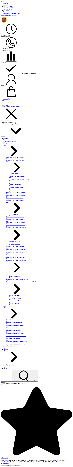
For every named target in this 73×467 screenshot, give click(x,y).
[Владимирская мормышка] (4, 23)
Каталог (3, 136)
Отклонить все (11, 465)
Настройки (18, 465)
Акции (2, 15)
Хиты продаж (12, 15)
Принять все (4, 465)
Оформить (16, 106)
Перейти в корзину (8, 106)
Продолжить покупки (9, 124)
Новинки (6, 15)
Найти (35, 380)
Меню (2, 1)
